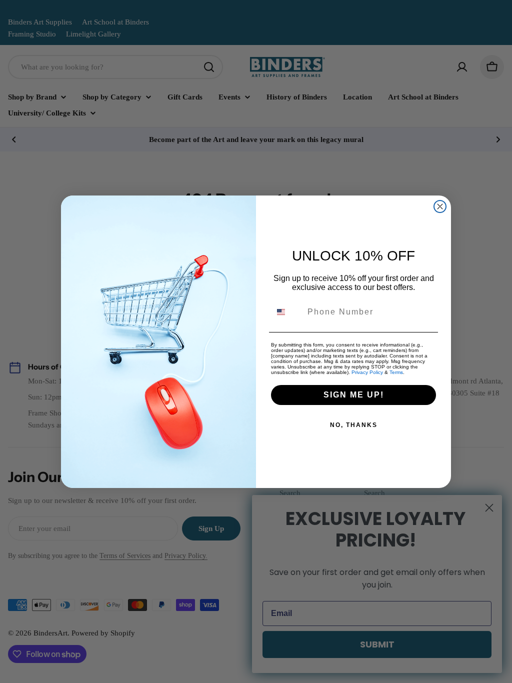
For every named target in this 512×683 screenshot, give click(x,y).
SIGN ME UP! (354, 394)
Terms (396, 372)
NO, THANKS (354, 425)
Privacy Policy (367, 372)
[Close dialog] (440, 206)
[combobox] (287, 312)
